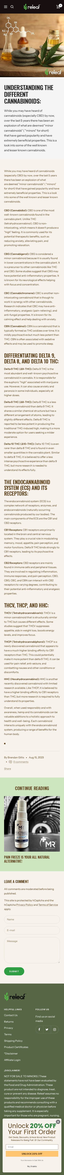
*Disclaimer (11, 1053)
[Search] (12, 6)
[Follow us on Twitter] (47, 1029)
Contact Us (10, 1015)
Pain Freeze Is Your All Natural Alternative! (27, 859)
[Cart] (58, 6)
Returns (8, 1021)
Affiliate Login (12, 1060)
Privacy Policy (24, 904)
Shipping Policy (13, 1040)
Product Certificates (16, 1047)
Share (7, 768)
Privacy (8, 1028)
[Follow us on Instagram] (55, 1029)
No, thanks (32, 1166)
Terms (7, 1034)
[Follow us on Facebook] (39, 1029)
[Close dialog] (58, 1122)
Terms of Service (48, 904)
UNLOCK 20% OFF (32, 1153)
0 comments (20, 761)
